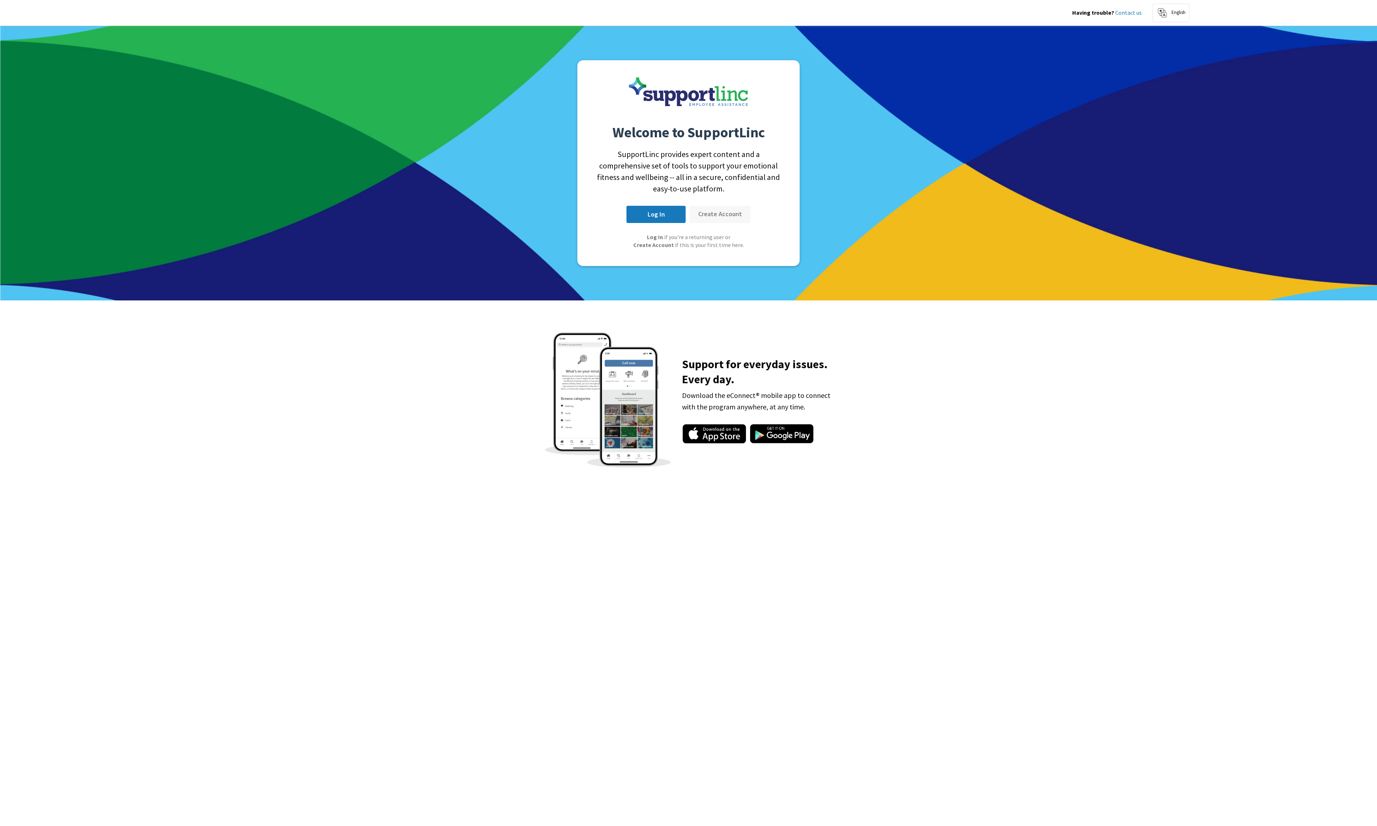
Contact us (1128, 12)
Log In (656, 214)
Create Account (720, 214)
